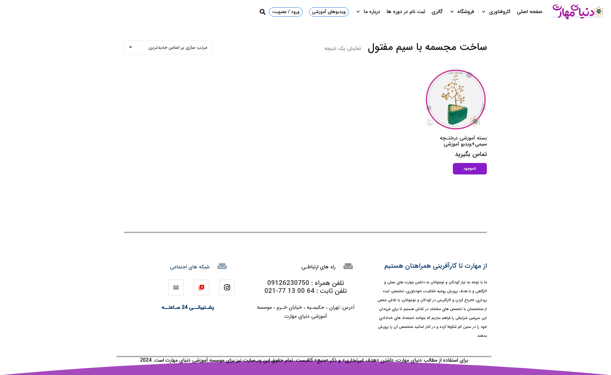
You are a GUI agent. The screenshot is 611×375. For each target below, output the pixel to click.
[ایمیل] (176, 287)
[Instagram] (227, 287)
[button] (485, 12)
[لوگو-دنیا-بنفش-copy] (577, 12)
